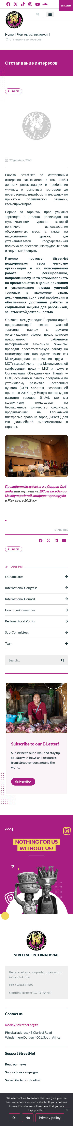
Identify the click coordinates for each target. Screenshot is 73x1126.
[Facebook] (8, 4)
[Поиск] (63, 660)
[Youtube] (37, 4)
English (66, 5)
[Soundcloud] (45, 4)
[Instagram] (30, 4)
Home (9, 34)
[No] (66, 1109)
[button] (37, 14)
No (28, 1118)
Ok (14, 1118)
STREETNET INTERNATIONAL (36, 955)
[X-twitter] (15, 4)
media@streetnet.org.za (21, 1025)
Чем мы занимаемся (32, 34)
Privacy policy (50, 1118)
